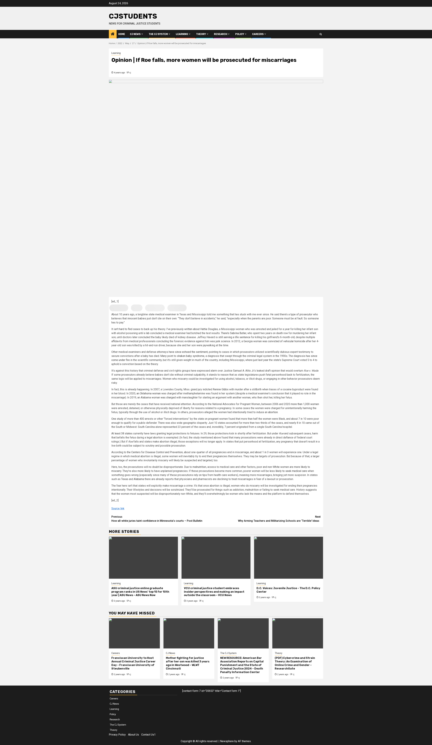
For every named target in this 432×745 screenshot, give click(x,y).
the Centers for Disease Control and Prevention (155, 452)
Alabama (138, 479)
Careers (258, 34)
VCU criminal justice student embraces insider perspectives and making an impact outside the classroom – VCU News (214, 592)
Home (121, 34)
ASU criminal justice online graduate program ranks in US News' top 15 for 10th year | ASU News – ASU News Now (140, 592)
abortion (273, 412)
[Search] (321, 34)
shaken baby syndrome (190, 356)
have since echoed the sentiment (188, 351)
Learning (182, 34)
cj (130, 72)
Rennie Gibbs (220, 389)
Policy (239, 34)
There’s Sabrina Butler (233, 333)
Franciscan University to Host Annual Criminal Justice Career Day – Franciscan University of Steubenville (133, 663)
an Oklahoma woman (148, 393)
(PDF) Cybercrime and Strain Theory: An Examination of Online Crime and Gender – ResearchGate (295, 663)
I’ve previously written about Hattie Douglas (192, 329)
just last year (260, 360)
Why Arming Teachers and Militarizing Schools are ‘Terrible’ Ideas (279, 518)
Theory (201, 34)
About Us (133, 734)
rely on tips (200, 475)
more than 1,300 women (304, 404)
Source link (117, 508)
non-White (273, 467)
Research (220, 34)
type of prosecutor (301, 314)
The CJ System (158, 34)
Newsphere (227, 741)
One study (117, 418)
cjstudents (133, 16)
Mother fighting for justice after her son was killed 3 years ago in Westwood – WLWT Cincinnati (187, 663)
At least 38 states (121, 433)
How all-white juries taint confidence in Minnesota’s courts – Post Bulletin (156, 518)
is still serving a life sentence (232, 337)
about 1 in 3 (262, 452)
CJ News (135, 34)
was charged (168, 397)
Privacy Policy (117, 734)
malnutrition (199, 467)
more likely (144, 471)
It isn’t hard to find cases (125, 329)
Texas (124, 479)
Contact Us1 (148, 734)
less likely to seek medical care (288, 471)
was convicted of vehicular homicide (283, 341)
